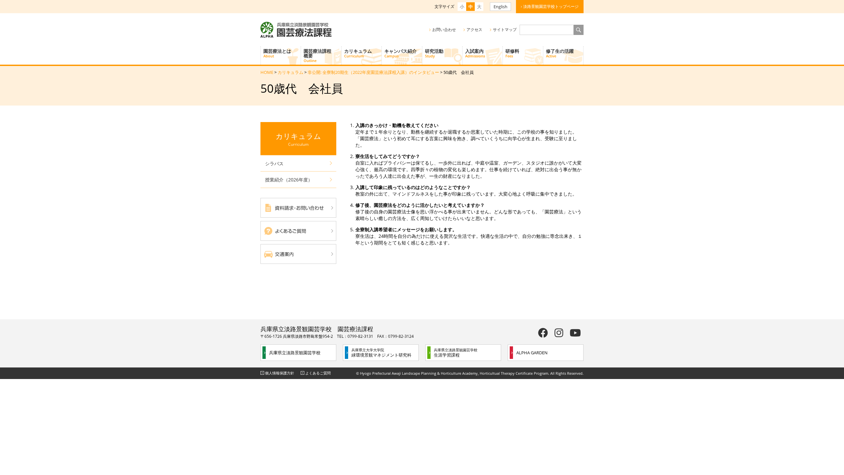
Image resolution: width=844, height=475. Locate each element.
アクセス (474, 29)
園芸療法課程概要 (317, 55)
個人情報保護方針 (279, 373)
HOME (266, 72)
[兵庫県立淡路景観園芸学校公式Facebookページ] (543, 332)
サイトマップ (505, 29)
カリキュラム (358, 53)
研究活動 (434, 53)
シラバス (274, 163)
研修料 (512, 53)
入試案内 (475, 53)
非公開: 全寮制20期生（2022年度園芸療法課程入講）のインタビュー (373, 72)
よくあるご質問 (318, 373)
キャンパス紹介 (400, 53)
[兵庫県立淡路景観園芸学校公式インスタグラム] (559, 332)
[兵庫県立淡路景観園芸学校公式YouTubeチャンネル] (575, 332)
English (500, 7)
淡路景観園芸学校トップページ (551, 6)
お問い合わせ (444, 29)
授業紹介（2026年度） (289, 179)
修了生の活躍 (560, 53)
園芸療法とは (277, 53)
